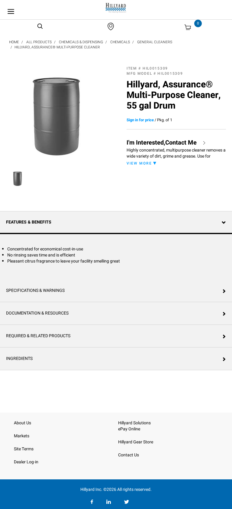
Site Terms (24, 449)
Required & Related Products (38, 336)
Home (14, 42)
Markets (21, 436)
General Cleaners (154, 42)
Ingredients (19, 358)
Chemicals (120, 42)
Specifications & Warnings (35, 290)
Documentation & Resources (37, 313)
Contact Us (128, 455)
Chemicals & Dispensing (81, 42)
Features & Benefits (28, 222)
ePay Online (129, 429)
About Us (22, 423)
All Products (39, 42)
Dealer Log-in (26, 462)
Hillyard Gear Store (135, 442)
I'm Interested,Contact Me (162, 143)
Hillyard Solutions (134, 423)
